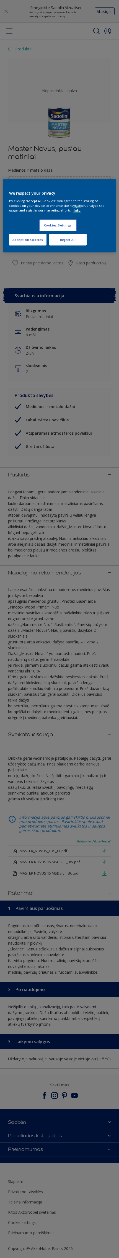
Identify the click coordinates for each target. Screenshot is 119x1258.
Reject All (68, 240)
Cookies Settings (58, 225)
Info (77, 210)
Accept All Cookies (27, 240)
